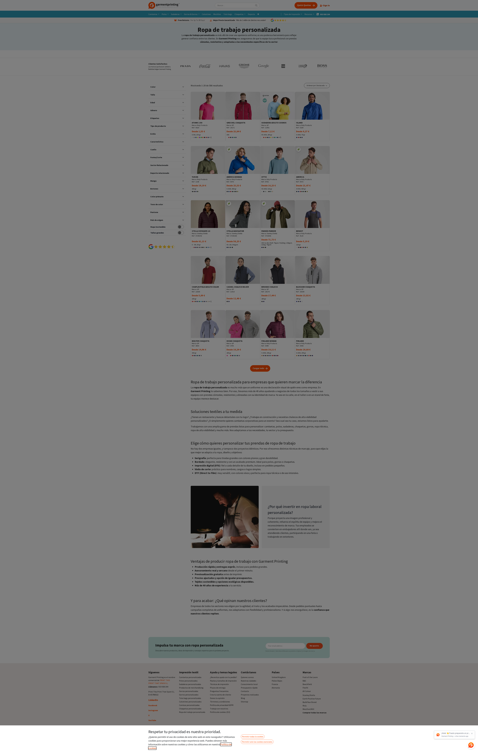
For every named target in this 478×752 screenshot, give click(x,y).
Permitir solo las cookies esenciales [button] (257, 742)
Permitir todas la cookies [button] (252, 736)
